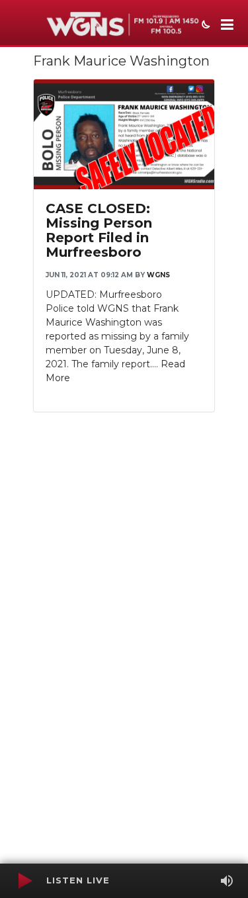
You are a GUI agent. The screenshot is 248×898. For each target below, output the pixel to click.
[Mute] (226, 880)
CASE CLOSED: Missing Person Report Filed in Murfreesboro (99, 230)
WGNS (158, 275)
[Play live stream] (24, 881)
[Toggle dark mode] (204, 25)
